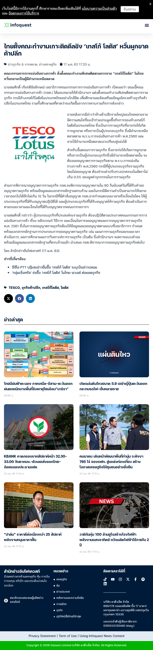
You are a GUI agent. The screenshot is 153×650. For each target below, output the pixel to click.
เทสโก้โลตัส (50, 287)
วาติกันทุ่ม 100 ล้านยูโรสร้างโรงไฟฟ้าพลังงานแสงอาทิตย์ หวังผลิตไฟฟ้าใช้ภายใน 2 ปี (114, 540)
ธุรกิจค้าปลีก (31, 287)
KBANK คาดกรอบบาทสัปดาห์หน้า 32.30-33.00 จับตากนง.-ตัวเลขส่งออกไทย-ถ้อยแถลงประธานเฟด (35, 462)
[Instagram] (120, 579)
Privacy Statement (42, 635)
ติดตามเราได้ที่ (114, 571)
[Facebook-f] (135, 579)
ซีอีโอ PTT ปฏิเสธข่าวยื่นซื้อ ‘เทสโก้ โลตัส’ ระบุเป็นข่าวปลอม (54, 267)
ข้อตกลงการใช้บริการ (24, 13)
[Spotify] (143, 579)
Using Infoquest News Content (102, 635)
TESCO (14, 287)
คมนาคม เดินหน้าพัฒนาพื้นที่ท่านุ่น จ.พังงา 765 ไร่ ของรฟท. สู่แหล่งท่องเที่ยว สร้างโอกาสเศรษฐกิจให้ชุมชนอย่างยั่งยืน (111, 462)
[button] (8, 298)
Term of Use (68, 635)
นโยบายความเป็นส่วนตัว (99, 8)
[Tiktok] (105, 579)
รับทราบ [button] (130, 9)
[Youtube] (113, 579)
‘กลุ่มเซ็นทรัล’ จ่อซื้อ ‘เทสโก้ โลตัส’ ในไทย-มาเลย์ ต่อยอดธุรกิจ (56, 272)
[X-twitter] (128, 579)
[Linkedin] (105, 583)
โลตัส (65, 287)
